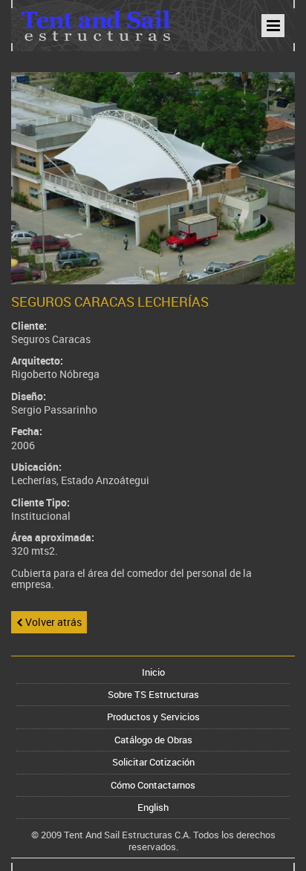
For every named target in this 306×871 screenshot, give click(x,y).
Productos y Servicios (153, 716)
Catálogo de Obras (153, 739)
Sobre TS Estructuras (153, 694)
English (153, 807)
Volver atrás (52, 622)
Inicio (153, 672)
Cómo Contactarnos (153, 785)
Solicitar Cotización (153, 762)
